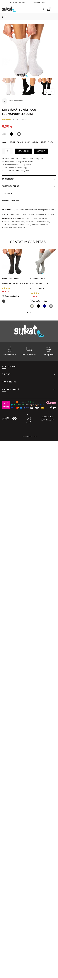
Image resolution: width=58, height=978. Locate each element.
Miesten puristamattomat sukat (35, 218)
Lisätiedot (7, 193)
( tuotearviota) (19, 119)
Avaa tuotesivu (12, 296)
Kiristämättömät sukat (45, 214)
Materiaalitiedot (10, 186)
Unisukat (5, 222)
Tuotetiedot (8, 179)
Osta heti (40, 151)
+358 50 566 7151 (12, 170)
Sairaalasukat (24, 224)
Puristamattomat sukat (41, 224)
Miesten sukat (29, 214)
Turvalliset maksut (29, 354)
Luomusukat (30, 222)
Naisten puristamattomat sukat (14, 227)
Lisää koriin (23, 151)
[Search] (43, 9)
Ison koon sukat (17, 222)
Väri (4, 134)
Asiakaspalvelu (48, 354)
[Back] (4, 16)
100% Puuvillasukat (10, 224)
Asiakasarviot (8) (10, 200)
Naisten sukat (16, 214)
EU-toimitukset (10, 354)
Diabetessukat (43, 222)
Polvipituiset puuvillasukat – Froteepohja (39, 283)
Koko (4, 142)
